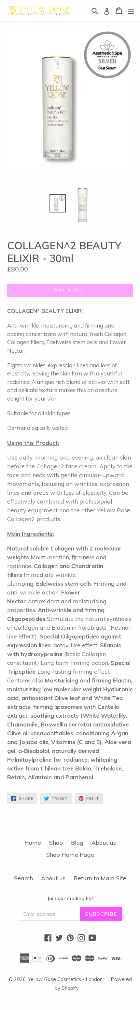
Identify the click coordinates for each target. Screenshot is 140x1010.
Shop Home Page (70, 854)
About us (103, 842)
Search (23, 878)
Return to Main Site (100, 878)
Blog (77, 842)
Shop (56, 842)
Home (32, 842)
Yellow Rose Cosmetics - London (65, 979)
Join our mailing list (70, 898)
